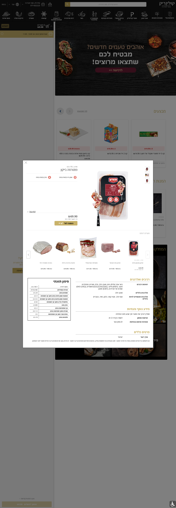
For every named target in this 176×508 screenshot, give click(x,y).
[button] (147, 169)
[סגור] (25, 162)
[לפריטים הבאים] (28, 255)
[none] (133, 252)
